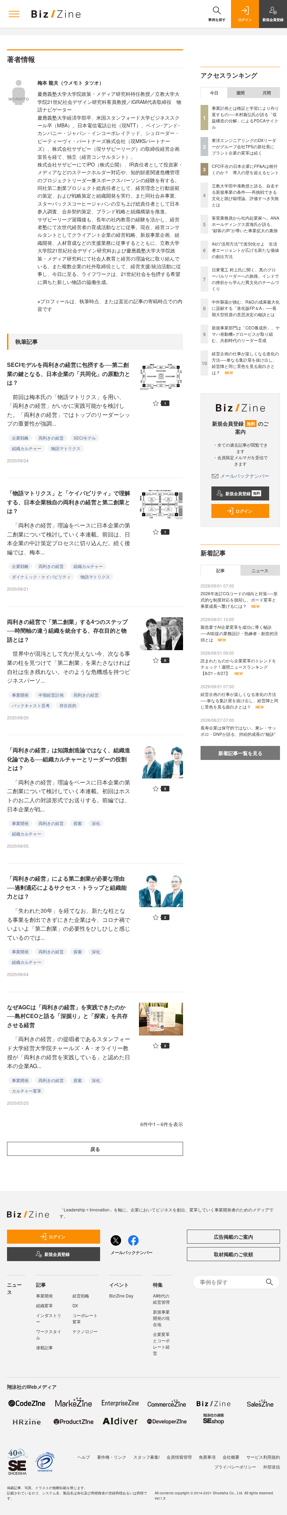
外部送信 (271, 1467)
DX (75, 1305)
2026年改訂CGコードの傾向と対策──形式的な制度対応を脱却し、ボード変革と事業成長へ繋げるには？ (239, 599)
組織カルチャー (26, 448)
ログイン (244, 511)
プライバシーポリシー (235, 1467)
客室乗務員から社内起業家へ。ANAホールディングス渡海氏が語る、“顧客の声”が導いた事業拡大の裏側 (245, 224)
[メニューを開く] (14, 14)
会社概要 (231, 1457)
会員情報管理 (179, 1457)
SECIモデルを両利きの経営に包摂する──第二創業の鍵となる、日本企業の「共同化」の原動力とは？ (68, 373)
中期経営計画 (51, 695)
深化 (96, 823)
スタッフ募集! (146, 1457)
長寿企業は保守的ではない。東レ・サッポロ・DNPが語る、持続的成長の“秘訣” (238, 731)
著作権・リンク (111, 1457)
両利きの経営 (51, 438)
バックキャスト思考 (31, 705)
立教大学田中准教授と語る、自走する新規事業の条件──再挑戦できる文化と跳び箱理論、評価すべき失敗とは (245, 195)
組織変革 (44, 1305)
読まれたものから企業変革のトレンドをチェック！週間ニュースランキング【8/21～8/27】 (238, 666)
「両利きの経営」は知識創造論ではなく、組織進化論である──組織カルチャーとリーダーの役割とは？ (68, 759)
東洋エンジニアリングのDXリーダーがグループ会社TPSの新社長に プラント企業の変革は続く (245, 146)
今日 (214, 93)
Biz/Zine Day (121, 1296)
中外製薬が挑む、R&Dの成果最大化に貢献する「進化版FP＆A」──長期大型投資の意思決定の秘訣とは (246, 308)
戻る (95, 1148)
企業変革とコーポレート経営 (161, 1343)
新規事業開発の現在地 (161, 1318)
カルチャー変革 (26, 1091)
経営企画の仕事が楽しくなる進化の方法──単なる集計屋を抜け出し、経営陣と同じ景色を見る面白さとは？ (245, 362)
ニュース (260, 570)
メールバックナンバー (244, 475)
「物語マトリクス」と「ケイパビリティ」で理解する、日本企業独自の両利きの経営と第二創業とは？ (68, 502)
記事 (220, 570)
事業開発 (20, 695)
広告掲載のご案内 (233, 1236)
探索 (78, 823)
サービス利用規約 (263, 1457)
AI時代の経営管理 (161, 1299)
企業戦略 (20, 438)
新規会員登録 (242, 493)
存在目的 (67, 705)
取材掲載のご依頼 (233, 1254)
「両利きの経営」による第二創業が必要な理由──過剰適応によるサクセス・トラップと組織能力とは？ (67, 887)
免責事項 (207, 1457)
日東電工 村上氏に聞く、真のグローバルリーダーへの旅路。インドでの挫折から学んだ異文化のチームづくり (245, 278)
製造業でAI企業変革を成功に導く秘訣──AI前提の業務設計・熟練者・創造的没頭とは (239, 633)
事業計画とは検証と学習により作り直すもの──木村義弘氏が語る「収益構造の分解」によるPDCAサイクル (245, 117)
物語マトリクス (65, 448)
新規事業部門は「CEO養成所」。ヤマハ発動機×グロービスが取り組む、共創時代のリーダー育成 (246, 334)
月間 (266, 93)
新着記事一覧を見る (240, 752)
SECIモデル (85, 438)
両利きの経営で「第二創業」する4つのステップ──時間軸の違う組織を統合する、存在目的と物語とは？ (67, 630)
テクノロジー (85, 1331)
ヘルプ (83, 1457)
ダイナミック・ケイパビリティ (41, 576)
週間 (240, 93)
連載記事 (44, 1347)
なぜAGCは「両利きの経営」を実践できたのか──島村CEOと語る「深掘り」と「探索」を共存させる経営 (67, 1016)
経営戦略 (80, 1296)
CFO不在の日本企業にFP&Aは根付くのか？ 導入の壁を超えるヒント (245, 169)
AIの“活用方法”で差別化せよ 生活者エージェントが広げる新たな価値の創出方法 (245, 250)
